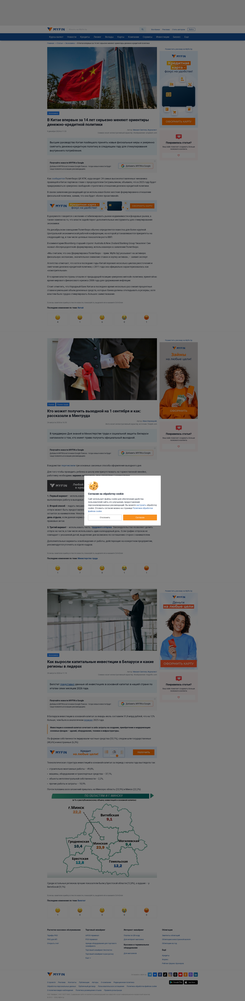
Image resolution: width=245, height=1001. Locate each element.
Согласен (140, 517)
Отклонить (105, 517)
